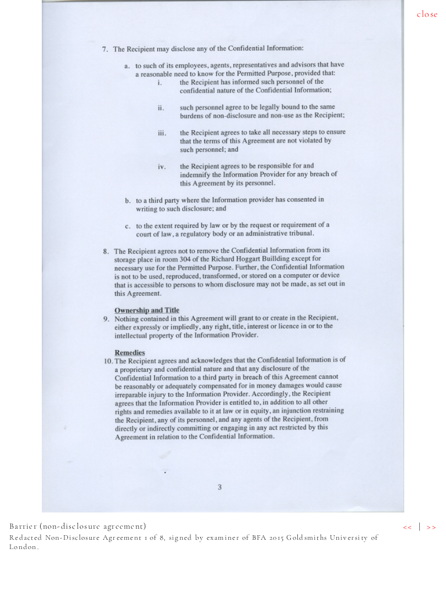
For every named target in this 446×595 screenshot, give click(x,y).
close (427, 14)
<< (408, 526)
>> (432, 526)
